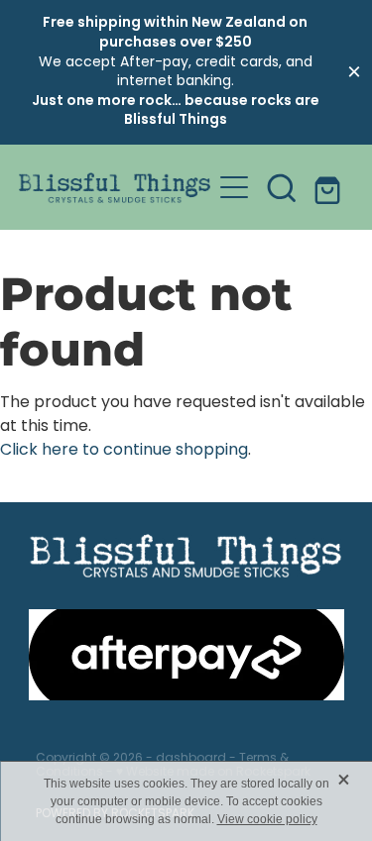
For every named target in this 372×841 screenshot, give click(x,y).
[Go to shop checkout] (329, 187)
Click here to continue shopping (124, 451)
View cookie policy (267, 819)
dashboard (191, 759)
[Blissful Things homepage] (115, 187)
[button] (282, 187)
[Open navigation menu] (234, 187)
